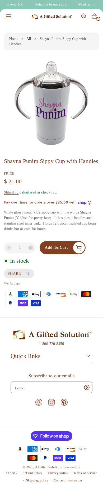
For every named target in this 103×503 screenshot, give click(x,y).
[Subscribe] (86, 387)
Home (13, 39)
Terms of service (85, 473)
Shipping (11, 192)
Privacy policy (58, 473)
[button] (8, 16)
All (28, 39)
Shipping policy (37, 480)
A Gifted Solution (47, 467)
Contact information (68, 480)
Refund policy (32, 473)
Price (9, 173)
